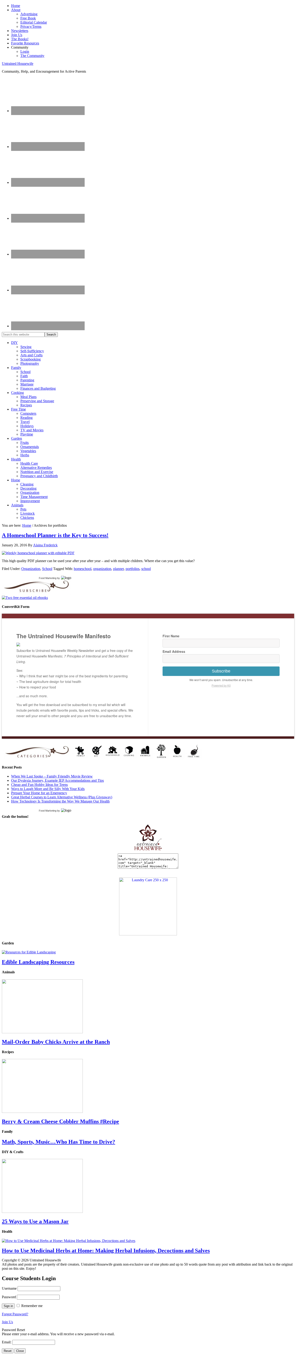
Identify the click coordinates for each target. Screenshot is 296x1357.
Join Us (7, 1322)
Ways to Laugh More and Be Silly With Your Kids (48, 789)
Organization (30, 569)
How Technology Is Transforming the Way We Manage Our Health (60, 801)
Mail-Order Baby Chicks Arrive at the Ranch (56, 1042)
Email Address (174, 651)
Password (9, 1297)
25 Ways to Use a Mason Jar (35, 1221)
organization (102, 569)
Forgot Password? (15, 1314)
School (47, 569)
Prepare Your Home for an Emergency (39, 793)
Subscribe (221, 671)
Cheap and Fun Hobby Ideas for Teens (39, 785)
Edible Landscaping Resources (38, 962)
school (146, 569)
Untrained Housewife (17, 63)
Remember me (32, 1306)
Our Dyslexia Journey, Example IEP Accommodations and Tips (57, 780)
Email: (7, 1342)
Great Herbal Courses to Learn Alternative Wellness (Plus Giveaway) (61, 797)
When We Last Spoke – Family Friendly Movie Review (52, 776)
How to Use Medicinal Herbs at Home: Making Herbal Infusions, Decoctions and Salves (106, 1251)
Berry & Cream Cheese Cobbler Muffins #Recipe (60, 1121)
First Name (171, 636)
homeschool (82, 569)
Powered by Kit (221, 685)
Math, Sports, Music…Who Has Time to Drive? (58, 1142)
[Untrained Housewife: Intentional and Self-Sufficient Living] (148, 851)
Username (9, 1288)
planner (118, 569)
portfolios (132, 569)
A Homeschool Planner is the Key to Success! (55, 535)
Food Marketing (47, 578)
